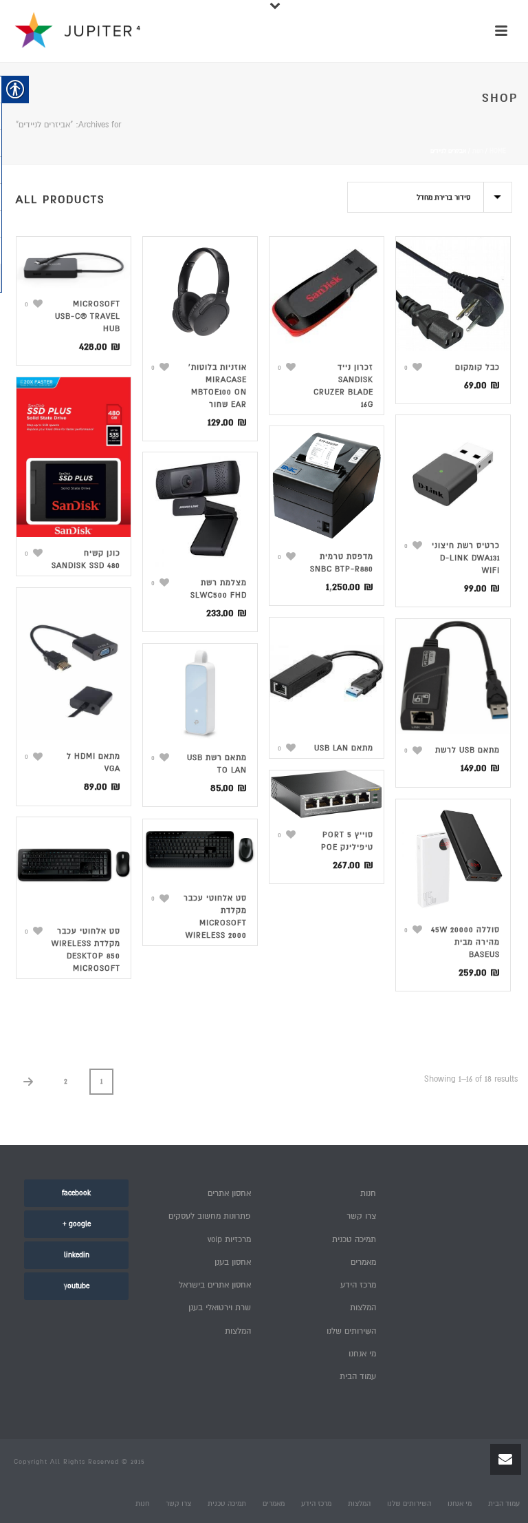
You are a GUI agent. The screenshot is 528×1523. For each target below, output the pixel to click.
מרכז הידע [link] (358, 1285)
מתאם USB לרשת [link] (467, 750)
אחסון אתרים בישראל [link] (215, 1285)
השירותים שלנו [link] (351, 1331)
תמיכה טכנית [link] (354, 1240)
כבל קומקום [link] (477, 367)
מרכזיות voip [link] (229, 1240)
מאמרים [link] (363, 1262)
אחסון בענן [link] (232, 1262)
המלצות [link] (238, 1331)
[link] (34, 304)
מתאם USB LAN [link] (343, 748)
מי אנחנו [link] (362, 1354)
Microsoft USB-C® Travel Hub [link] (87, 316)
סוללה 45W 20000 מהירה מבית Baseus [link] (465, 942)
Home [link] (498, 151)
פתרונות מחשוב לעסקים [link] (209, 1216)
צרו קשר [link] (361, 1216)
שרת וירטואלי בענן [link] (219, 1308)
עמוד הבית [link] (358, 1377)
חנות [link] (477, 151)
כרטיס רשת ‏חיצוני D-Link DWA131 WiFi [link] (466, 558)
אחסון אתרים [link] (229, 1193)
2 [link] (65, 1081)
